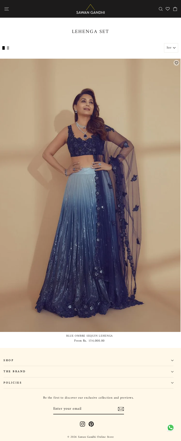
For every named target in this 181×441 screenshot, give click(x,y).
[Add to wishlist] (176, 63)
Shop (9, 360)
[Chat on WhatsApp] (169, 429)
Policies (13, 382)
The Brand (15, 371)
